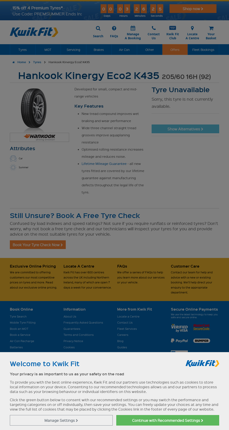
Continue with (166, 420)
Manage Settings (60, 420)
